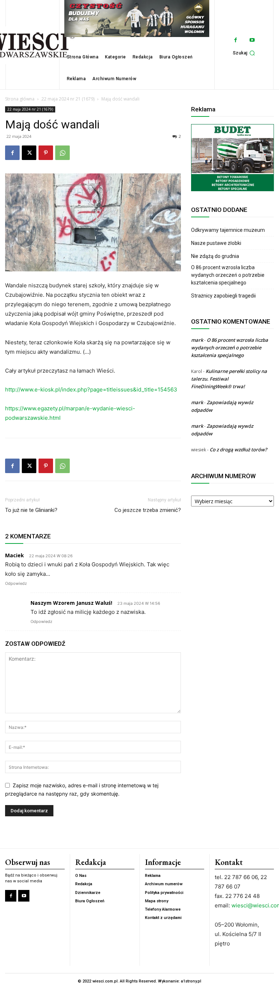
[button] (245, 53)
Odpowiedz (16, 583)
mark (197, 340)
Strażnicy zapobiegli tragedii (223, 296)
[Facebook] (235, 40)
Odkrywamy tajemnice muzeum (228, 230)
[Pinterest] (46, 152)
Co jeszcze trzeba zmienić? (147, 510)
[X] (29, 152)
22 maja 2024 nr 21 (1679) (67, 99)
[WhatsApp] (62, 152)
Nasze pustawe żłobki (216, 243)
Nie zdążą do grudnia (215, 256)
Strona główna (20, 99)
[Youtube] (252, 40)
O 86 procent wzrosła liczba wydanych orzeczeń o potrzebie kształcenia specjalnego (227, 275)
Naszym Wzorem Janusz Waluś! (71, 602)
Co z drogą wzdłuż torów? (239, 449)
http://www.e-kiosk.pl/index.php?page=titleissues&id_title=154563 (91, 389)
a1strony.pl (191, 981)
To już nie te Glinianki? (31, 510)
